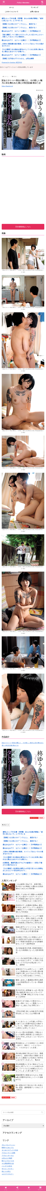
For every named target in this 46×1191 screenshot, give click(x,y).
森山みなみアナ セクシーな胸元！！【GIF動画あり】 (21, 31)
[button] (42, 1112)
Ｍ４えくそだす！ (8, 1169)
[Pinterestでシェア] (13, 786)
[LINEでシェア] (38, 780)
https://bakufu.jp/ (7, 86)
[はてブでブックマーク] (18, 780)
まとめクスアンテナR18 (10, 1150)
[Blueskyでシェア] (28, 774)
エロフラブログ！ (8, 1174)
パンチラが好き (7, 1166)
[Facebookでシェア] (8, 780)
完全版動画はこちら (23, 227)
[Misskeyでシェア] (38, 774)
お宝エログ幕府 (7, 1158)
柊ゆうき (6, 825)
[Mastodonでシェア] (18, 774)
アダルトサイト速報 (8, 1153)
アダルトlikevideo (23, 2)
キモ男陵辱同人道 (8, 1163)
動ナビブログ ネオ (8, 1161)
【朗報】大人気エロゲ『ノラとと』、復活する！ (19, 24)
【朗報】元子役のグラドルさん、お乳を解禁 (18, 58)
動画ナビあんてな (8, 1147)
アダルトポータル (8, 1155)
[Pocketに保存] (28, 780)
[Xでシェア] (8, 774)
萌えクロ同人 (6, 1171)
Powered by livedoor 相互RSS (12, 62)
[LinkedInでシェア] (23, 786)
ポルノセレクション (8, 1145)
